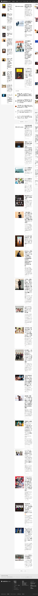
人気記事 (17, 1)
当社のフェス (24, 582)
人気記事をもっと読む (23, 121)
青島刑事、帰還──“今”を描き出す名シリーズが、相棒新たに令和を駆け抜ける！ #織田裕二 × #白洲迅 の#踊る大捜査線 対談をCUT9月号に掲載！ (24, 95)
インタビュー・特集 (25, 1)
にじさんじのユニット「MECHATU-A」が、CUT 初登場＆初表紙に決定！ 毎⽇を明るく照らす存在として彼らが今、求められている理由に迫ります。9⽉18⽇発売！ (24, 101)
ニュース (20, 1)
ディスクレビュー (16, 589)
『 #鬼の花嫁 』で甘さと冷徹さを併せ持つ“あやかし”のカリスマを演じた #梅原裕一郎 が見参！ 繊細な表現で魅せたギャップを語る (24, 106)
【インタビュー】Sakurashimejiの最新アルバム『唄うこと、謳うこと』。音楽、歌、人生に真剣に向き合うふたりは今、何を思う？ (24, 117)
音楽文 (23, 581)
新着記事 (13, 1)
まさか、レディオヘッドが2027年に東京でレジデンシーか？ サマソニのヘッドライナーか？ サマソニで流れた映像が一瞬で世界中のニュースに (24, 112)
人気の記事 (17, 90)
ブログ (30, 1)
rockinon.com (5, 1)
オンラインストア (24, 585)
